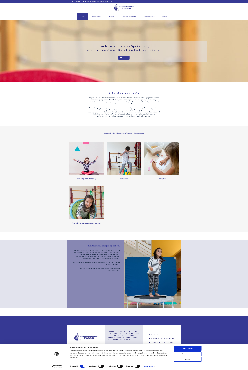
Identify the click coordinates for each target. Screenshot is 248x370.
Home (82, 16)
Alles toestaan (187, 348)
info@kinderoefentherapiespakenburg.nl (98, 1)
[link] (96, 16)
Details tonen (148, 366)
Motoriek (124, 179)
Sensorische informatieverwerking (86, 223)
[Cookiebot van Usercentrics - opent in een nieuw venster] (56, 366)
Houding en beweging (86, 179)
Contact (164, 16)
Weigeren (187, 359)
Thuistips (111, 16)
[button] (124, 58)
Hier (81, 268)
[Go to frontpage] (124, 7)
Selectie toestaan (187, 354)
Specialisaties (96, 16)
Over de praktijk (149, 16)
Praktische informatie (128, 16)
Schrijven (162, 179)
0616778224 (75, 1)
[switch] (101, 366)
